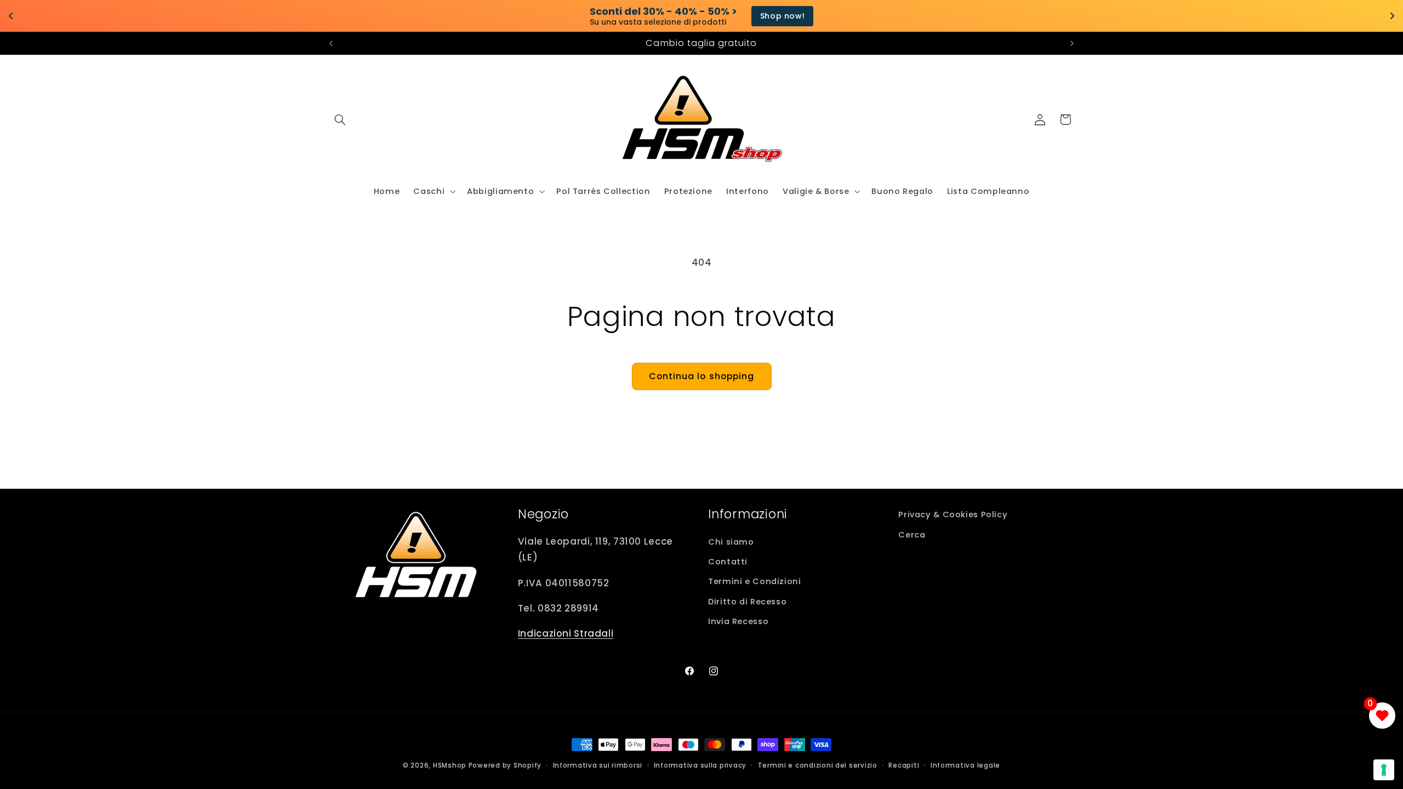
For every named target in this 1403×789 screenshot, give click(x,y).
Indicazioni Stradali (566, 633)
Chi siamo (731, 541)
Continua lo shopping (701, 376)
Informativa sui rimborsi (598, 765)
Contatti (728, 561)
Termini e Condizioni (754, 581)
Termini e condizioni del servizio (817, 765)
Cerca (911, 534)
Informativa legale (965, 765)
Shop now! (782, 15)
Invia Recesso (738, 621)
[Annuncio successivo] (1072, 43)
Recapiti (903, 765)
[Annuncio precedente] (331, 43)
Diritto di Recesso (747, 601)
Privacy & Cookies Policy (952, 514)
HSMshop (449, 765)
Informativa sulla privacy (700, 765)
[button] (340, 119)
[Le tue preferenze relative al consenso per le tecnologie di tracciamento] (1383, 769)
